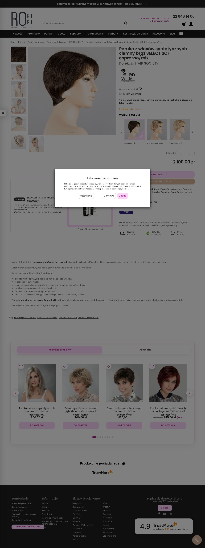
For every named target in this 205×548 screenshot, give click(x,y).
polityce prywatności (121, 189)
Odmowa (109, 195)
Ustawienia (86, 195)
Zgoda (122, 195)
